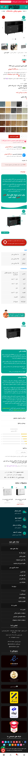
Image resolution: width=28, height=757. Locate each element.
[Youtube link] (17, 742)
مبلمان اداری (20, 52)
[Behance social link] (18, 745)
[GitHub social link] (24, 745)
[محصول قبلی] (26, 56)
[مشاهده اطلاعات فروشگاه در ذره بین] (14, 687)
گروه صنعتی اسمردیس (7, 401)
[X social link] (15, 477)
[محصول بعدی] (23, 56)
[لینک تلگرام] (5, 477)
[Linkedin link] (9, 477)
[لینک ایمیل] (13, 477)
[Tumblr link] (11, 742)
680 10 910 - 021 (13, 635)
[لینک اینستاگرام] (19, 742)
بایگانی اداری (13, 52)
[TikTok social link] (7, 745)
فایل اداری (6, 52)
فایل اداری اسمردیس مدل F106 (7, 500)
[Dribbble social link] (21, 745)
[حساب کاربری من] (2, 7)
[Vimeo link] (5, 742)
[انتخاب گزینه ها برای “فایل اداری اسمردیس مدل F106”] (3, 487)
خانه (26, 52)
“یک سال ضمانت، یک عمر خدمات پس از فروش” (14, 409)
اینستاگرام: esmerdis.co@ (14, 644)
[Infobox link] (14, 11)
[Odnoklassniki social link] (12, 745)
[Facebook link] (17, 477)
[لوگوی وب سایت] (14, 7)
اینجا (7, 78)
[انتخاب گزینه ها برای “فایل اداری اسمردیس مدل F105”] (16, 487)
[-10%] (20, 492)
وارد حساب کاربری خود (12, 466)
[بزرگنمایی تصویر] (24, 37)
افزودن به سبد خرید (14, 136)
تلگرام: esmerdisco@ (14, 646)
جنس (25, 83)
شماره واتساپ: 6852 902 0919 (14, 641)
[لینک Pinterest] (11, 477)
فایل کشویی (9, 475)
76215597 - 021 (12, 637)
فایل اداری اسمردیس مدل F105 (20, 500)
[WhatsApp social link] (7, 477)
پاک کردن (24, 90)
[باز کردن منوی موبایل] (26, 7)
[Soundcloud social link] (15, 745)
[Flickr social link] (3, 742)
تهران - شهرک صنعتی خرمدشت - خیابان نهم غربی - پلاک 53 (12, 631)
